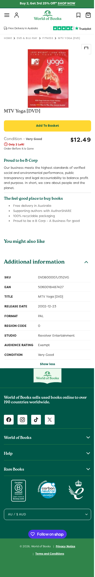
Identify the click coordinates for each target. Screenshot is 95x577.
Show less (45, 364)
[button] (7, 15)
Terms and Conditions (48, 553)
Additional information (34, 262)
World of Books (39, 546)
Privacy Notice (64, 546)
